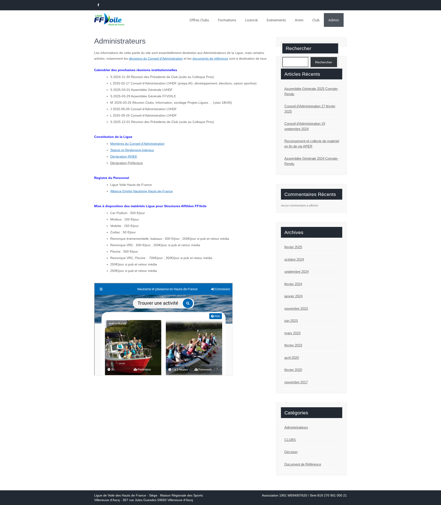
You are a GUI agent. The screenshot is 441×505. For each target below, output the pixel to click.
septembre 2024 (296, 271)
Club (315, 20)
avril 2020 (291, 358)
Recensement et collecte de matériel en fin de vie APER (311, 143)
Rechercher (298, 48)
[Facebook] (98, 5)
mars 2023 (292, 333)
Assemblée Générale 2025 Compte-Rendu (311, 91)
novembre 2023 (296, 308)
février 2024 (293, 284)
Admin (333, 20)
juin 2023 (291, 321)
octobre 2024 (294, 259)
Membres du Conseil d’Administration (137, 143)
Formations (227, 20)
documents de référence (210, 58)
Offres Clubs (199, 20)
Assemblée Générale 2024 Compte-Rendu (311, 161)
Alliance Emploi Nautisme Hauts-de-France (141, 191)
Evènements (276, 20)
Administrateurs (296, 427)
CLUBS (290, 440)
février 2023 (293, 345)
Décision (290, 452)
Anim (299, 20)
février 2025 (293, 247)
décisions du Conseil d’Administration (156, 58)
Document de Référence (302, 464)
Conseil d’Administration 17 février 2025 (309, 108)
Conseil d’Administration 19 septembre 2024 (304, 126)
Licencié (251, 20)
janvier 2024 (293, 296)
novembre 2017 (296, 382)
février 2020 (293, 370)
